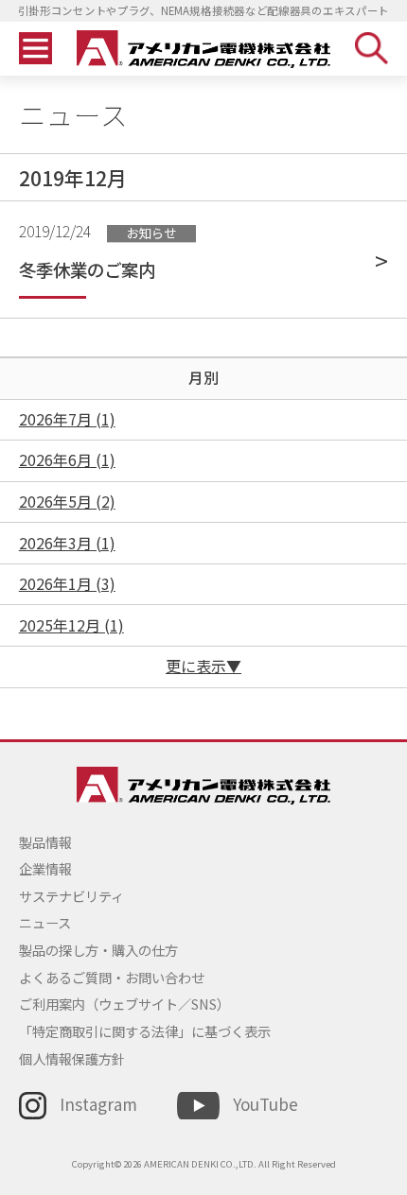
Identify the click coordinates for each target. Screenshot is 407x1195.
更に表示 (196, 666)
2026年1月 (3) (67, 584)
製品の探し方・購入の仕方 (98, 950)
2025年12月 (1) (71, 625)
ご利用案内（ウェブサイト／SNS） (124, 1003)
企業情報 (45, 868)
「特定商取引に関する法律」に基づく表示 (145, 1031)
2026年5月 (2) (67, 501)
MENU (35, 48)
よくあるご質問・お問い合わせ (111, 977)
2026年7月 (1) (67, 419)
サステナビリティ (71, 896)
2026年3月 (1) (67, 543)
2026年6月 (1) (67, 460)
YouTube (265, 1104)
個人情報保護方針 (72, 1058)
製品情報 (45, 842)
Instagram (98, 1104)
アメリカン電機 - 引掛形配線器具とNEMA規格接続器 (204, 49)
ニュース (45, 922)
